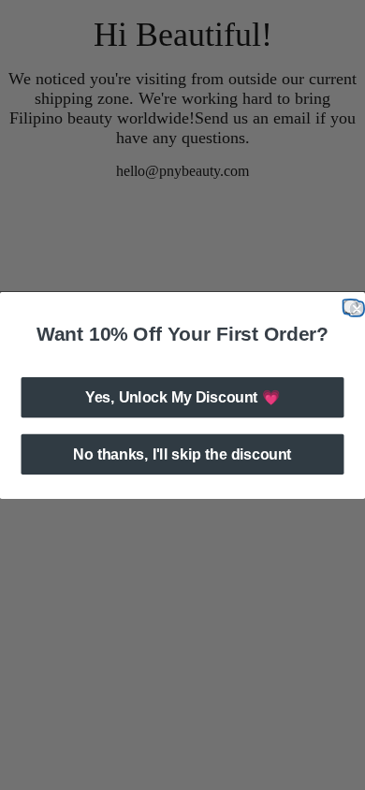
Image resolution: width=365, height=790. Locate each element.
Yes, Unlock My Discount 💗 (182, 396)
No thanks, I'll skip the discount (182, 453)
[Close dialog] (350, 307)
